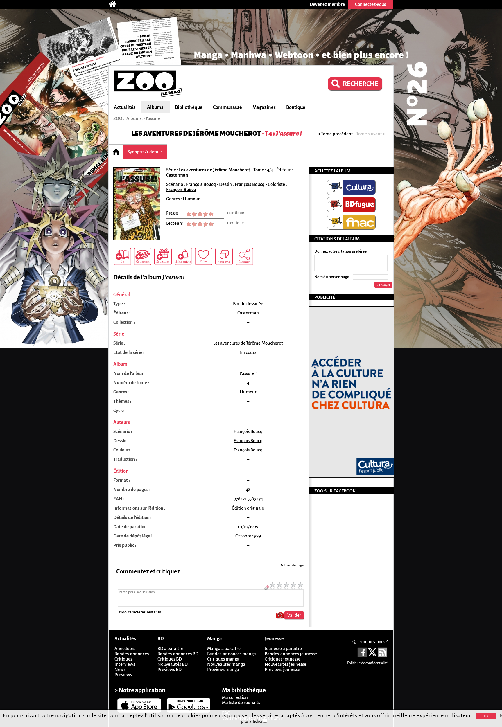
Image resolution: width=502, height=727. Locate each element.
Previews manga (223, 669)
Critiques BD (169, 658)
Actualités (124, 107)
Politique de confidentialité (367, 663)
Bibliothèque (188, 107)
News (120, 669)
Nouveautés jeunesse (285, 664)
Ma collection (235, 697)
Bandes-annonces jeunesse (291, 653)
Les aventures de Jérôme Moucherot (196, 133)
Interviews (124, 664)
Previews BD (169, 669)
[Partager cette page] (244, 256)
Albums (155, 107)
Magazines (264, 107)
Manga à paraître (224, 648)
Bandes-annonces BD (177, 653)
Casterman (177, 174)
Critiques (123, 658)
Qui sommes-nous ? (370, 641)
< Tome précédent (335, 133)
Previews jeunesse (282, 669)
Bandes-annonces (131, 653)
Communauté (227, 107)
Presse (172, 213)
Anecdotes (124, 648)
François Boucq (201, 184)
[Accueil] (115, 4)
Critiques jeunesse (282, 658)
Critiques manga (223, 658)
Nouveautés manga (226, 664)
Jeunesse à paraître (283, 648)
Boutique (295, 107)
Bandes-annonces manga (231, 653)
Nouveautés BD (172, 664)
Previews (123, 674)
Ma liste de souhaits (241, 702)
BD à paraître (170, 648)
